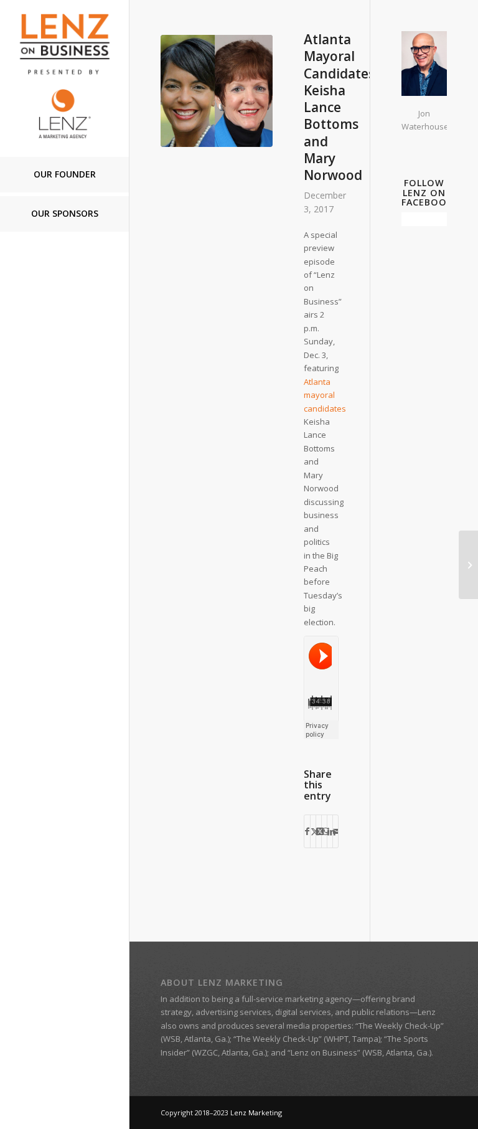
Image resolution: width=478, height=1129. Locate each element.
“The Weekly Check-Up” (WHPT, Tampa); (307, 1038)
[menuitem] (64, 175)
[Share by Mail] (335, 831)
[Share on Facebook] (307, 831)
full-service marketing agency (296, 998)
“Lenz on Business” (324, 1052)
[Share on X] (313, 831)
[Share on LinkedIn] (329, 831)
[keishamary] (217, 91)
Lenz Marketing (256, 1112)
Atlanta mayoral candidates (325, 395)
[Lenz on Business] (64, 75)
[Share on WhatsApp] (324, 831)
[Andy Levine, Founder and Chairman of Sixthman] (468, 565)
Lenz (427, 1012)
